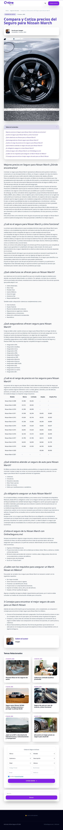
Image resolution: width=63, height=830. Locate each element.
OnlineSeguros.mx (18, 548)
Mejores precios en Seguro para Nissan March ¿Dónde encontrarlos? (26, 132)
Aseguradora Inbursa (13, 361)
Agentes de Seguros (36, 255)
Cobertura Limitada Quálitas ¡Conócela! (44, 678)
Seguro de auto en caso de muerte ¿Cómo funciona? (43, 706)
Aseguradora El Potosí (13, 367)
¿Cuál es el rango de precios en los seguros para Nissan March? (24, 143)
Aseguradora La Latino (13, 370)
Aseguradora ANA (12, 353)
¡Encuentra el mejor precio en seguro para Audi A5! (44, 736)
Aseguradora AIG (12, 365)
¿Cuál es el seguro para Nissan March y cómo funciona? (22, 135)
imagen (20, 30)
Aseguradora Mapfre (13, 355)
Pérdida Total (11, 290)
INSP (10, 195)
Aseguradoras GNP (12, 357)
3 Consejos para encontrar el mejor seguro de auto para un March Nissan (27, 156)
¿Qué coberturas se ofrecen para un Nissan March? (21, 137)
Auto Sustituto (11, 305)
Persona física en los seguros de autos (17, 678)
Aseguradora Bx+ (12, 372)
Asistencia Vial (11, 296)
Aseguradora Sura (12, 349)
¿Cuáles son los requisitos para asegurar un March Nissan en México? (26, 154)
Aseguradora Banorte (13, 359)
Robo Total (10, 288)
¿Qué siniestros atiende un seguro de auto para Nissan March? (24, 145)
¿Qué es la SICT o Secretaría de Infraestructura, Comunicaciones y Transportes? (17, 736)
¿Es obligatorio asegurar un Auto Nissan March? (20, 148)
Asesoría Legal (11, 294)
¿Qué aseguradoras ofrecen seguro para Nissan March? (22, 140)
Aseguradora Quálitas (13, 347)
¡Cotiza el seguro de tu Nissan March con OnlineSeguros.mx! (23, 151)
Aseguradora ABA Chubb (14, 363)
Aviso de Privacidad (19, 776)
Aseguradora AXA (12, 345)
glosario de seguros (50, 616)
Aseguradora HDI (12, 351)
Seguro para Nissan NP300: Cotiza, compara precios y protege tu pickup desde (15, 707)
